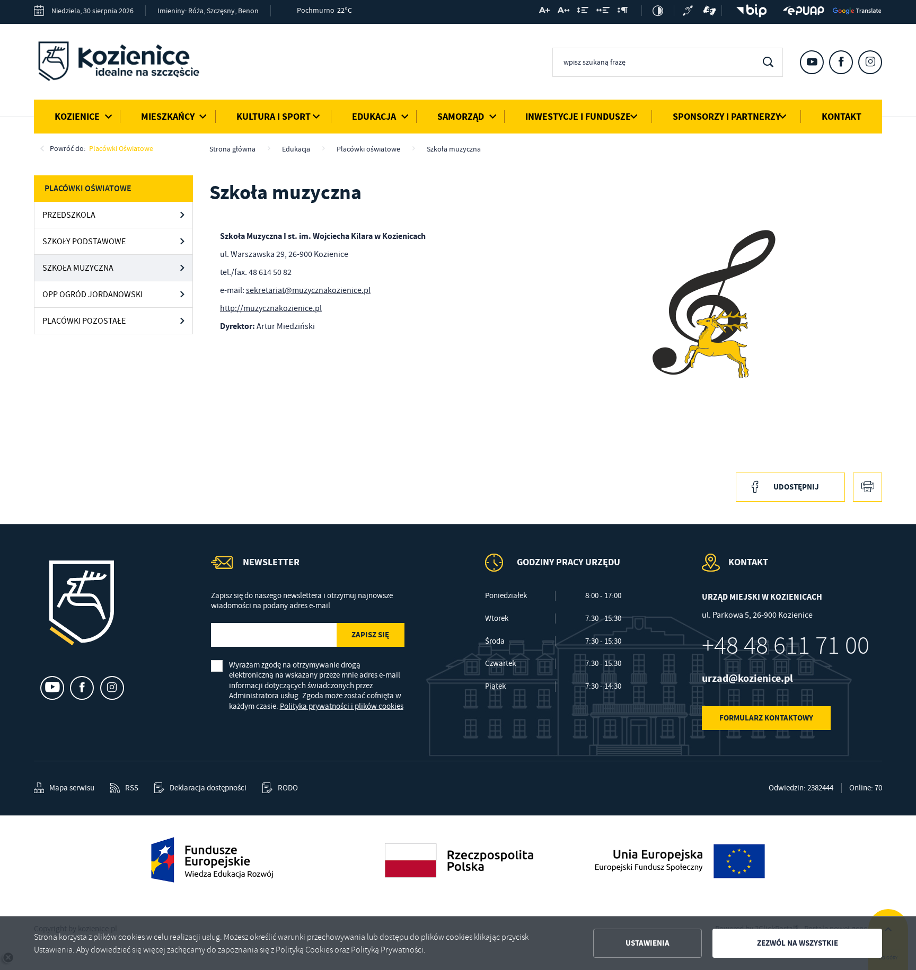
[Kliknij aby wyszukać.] (767, 62)
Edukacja (374, 116)
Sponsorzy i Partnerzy (726, 116)
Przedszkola (68, 215)
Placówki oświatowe (121, 148)
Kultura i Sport (273, 116)
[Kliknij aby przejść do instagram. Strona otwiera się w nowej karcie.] (870, 62)
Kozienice (77, 116)
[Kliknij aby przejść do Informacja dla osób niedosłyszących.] (689, 10)
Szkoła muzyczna (77, 268)
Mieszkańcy (168, 116)
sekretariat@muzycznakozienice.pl (308, 290)
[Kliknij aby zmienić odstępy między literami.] (563, 12)
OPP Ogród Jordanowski (92, 294)
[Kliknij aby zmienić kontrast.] (658, 10)
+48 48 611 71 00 (785, 646)
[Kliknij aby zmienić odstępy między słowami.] (603, 12)
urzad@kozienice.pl (747, 678)
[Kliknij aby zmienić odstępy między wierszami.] (583, 12)
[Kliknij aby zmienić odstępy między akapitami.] (622, 12)
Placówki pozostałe (84, 321)
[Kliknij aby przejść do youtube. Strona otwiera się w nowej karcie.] (812, 62)
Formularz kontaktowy (766, 718)
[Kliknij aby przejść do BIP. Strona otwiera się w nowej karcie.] (748, 11)
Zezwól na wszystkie (797, 943)
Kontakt (841, 116)
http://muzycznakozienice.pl (271, 308)
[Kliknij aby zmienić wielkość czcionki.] (544, 12)
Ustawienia (648, 943)
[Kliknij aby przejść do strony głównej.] (126, 63)
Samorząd (460, 116)
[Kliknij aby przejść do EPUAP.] (803, 10)
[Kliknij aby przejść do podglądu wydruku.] (867, 487)
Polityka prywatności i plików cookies (341, 706)
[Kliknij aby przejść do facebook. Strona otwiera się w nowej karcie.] (841, 62)
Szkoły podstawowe (84, 241)
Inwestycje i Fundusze (578, 116)
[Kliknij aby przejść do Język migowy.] (709, 10)
